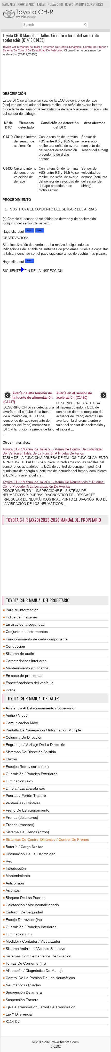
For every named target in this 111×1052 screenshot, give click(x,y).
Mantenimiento (18, 876)
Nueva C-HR (55, 4)
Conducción (15, 646)
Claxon (11, 759)
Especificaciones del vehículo (29, 683)
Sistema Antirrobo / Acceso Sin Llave (35, 949)
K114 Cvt (13, 1021)
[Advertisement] (55, 73)
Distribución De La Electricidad (31, 854)
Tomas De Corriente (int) (26, 963)
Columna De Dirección (24, 737)
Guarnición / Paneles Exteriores (31, 774)
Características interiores (26, 661)
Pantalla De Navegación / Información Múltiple (43, 730)
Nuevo (69, 4)
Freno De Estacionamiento (27, 810)
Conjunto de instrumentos (27, 632)
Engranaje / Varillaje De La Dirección (35, 745)
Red (9, 861)
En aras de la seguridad (25, 624)
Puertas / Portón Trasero (26, 795)
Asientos (13, 890)
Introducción (16, 868)
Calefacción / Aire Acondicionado (32, 905)
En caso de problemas (24, 675)
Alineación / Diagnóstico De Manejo (35, 970)
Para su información (22, 610)
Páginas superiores (89, 4)
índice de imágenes (22, 617)
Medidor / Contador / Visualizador (33, 941)
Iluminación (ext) (19, 781)
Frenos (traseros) (20, 825)
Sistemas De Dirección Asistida (31, 752)
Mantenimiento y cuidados (27, 668)
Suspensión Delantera (24, 992)
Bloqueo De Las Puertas (25, 898)
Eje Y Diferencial (19, 1014)
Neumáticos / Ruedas (23, 985)
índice (10, 690)
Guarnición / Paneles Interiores (31, 927)
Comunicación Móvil (22, 723)
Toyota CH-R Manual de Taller (21, 46)
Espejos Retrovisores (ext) (27, 767)
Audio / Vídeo (17, 715)
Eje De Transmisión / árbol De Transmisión (40, 1007)
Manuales (8, 4)
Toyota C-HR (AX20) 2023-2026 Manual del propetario (53, 520)
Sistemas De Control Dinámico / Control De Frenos (74, 46)
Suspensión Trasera (22, 1000)
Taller (41, 4)
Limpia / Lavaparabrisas (25, 788)
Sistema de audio (20, 654)
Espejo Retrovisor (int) (24, 920)
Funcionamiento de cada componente (37, 639)
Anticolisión (15, 883)
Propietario (26, 4)
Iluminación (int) (19, 934)
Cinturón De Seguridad (24, 912)
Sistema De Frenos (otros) (27, 832)
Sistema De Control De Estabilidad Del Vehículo (32, 50)
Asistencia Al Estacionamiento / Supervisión (41, 708)
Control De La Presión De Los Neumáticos (40, 978)
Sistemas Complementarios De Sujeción (38, 956)
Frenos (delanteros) (22, 817)
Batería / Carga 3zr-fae (24, 847)
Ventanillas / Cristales (23, 803)
